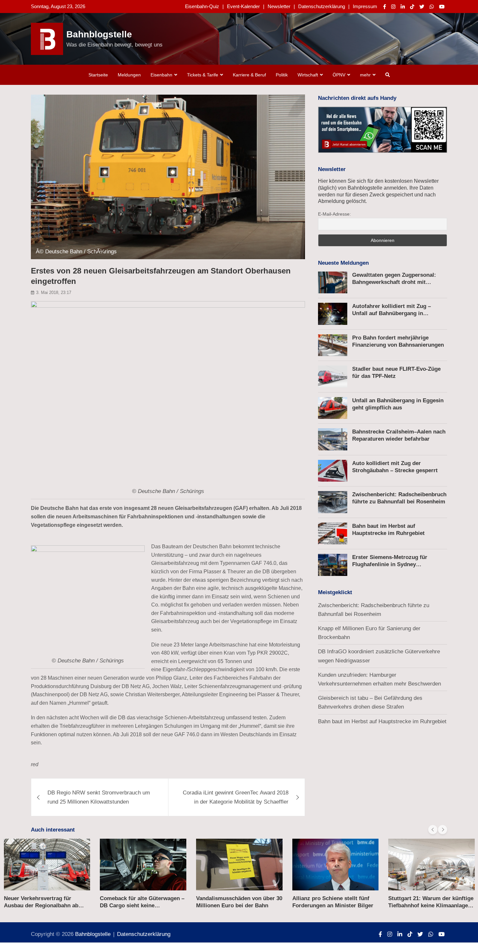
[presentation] (432, 829)
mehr (365, 74)
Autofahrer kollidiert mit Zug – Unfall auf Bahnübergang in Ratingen (391, 313)
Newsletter (279, 6)
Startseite (98, 74)
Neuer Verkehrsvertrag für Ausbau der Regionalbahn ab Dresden (41, 905)
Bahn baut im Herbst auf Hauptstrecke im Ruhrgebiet (382, 721)
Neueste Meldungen (343, 263)
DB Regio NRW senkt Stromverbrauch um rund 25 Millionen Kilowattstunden (98, 797)
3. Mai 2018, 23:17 (53, 292)
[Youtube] (441, 6)
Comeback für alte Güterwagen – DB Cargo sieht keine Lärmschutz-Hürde (142, 905)
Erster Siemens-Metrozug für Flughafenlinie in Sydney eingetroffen (389, 564)
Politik (282, 74)
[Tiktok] (412, 6)
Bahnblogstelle (99, 34)
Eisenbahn (161, 74)
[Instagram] (393, 6)
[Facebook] (384, 6)
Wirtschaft (308, 74)
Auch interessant (53, 830)
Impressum (365, 6)
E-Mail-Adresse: (334, 214)
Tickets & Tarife (202, 74)
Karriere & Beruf (249, 74)
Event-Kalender (243, 6)
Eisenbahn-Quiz (202, 6)
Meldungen (129, 74)
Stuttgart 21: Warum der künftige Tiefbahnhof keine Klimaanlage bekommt (430, 905)
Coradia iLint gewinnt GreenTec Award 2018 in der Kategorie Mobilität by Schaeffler (235, 797)
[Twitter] (422, 6)
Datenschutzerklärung (321, 6)
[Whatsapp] (431, 6)
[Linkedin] (402, 6)
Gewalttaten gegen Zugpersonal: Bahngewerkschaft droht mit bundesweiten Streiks (394, 282)
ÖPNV (339, 74)
